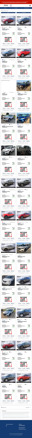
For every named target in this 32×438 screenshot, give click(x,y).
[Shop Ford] (2, 6)
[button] (15, 20)
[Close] (30, 2)
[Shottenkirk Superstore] (6, 5)
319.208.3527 (22, 425)
